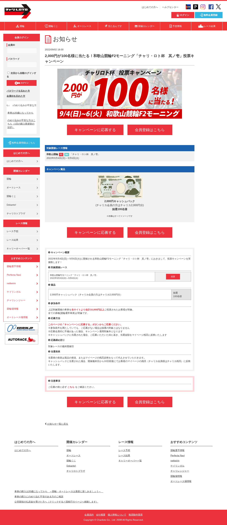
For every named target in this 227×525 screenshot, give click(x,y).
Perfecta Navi (14, 274)
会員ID (11, 45)
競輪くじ (11, 196)
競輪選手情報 (14, 266)
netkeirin (11, 283)
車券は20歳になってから (20, 112)
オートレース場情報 (17, 317)
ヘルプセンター (170, 7)
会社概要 (100, 514)
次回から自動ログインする (21, 75)
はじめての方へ (150, 7)
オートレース (14, 187)
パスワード (14, 59)
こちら (71, 387)
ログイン (24, 83)
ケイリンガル (14, 291)
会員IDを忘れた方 (16, 96)
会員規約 (89, 514)
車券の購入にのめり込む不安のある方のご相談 (38, 496)
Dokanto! (11, 204)
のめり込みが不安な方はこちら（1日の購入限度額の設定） (21, 124)
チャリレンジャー (16, 300)
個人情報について (117, 514)
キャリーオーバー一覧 (18, 248)
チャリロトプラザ (16, 213)
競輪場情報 (12, 308)
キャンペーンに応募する (95, 130)
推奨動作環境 (136, 514)
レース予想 (12, 231)
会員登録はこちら (150, 130)
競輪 (9, 178)
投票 (173, 276)
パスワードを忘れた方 (18, 90)
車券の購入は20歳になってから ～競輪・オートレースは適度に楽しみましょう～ (58, 491)
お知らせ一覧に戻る (57, 424)
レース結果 (12, 240)
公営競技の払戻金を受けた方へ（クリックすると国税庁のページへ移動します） (56, 501)
